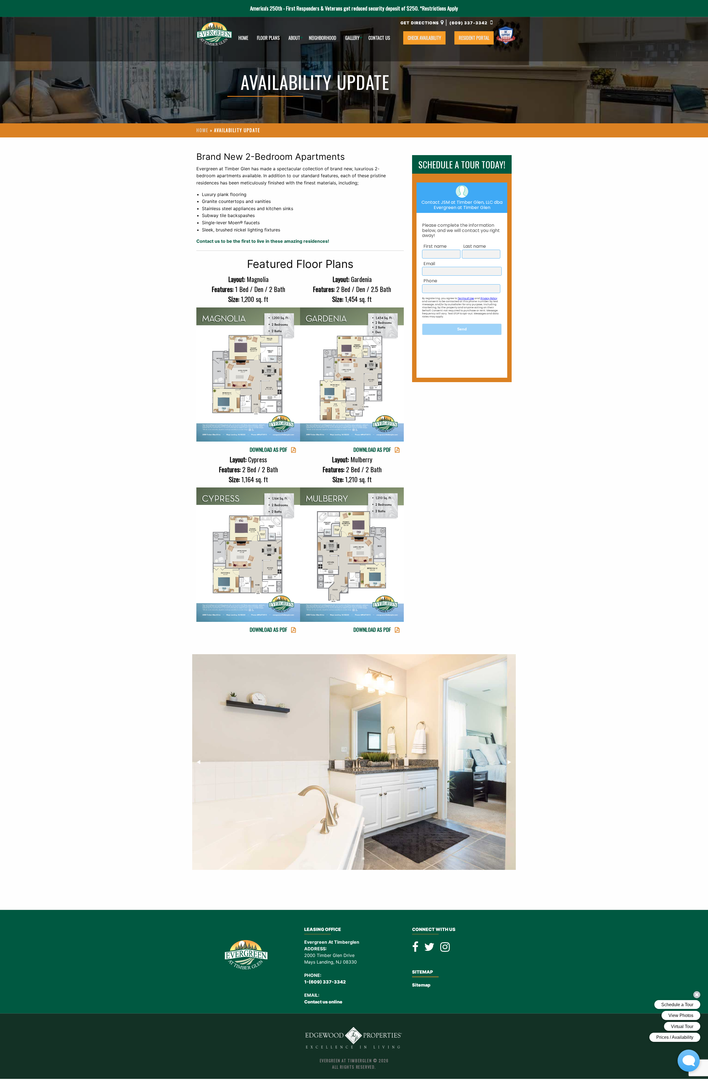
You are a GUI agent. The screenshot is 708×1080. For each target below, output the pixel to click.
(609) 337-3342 (468, 22)
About (294, 38)
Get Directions (419, 22)
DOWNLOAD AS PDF (268, 449)
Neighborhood (322, 38)
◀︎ (201, 762)
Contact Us (379, 38)
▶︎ (511, 762)
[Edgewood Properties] (354, 1037)
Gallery (352, 38)
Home (243, 38)
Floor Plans (268, 38)
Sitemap (421, 985)
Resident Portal (474, 38)
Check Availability (424, 38)
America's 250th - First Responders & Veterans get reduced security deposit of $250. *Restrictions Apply (354, 8)
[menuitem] (243, 38)
